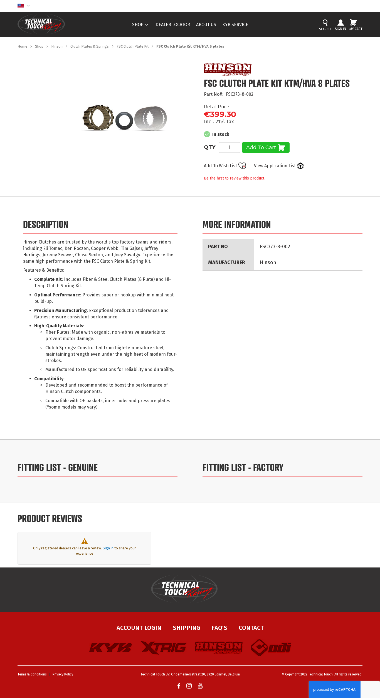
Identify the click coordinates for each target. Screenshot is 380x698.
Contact (251, 627)
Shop (39, 46)
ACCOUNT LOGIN (139, 627)
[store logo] (41, 24)
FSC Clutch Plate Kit (133, 46)
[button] (24, 6)
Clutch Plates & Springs (90, 46)
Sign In (340, 29)
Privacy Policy (63, 674)
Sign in (108, 548)
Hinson (57, 46)
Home (23, 46)
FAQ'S (219, 627)
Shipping (186, 627)
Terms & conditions (32, 674)
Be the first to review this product (234, 178)
